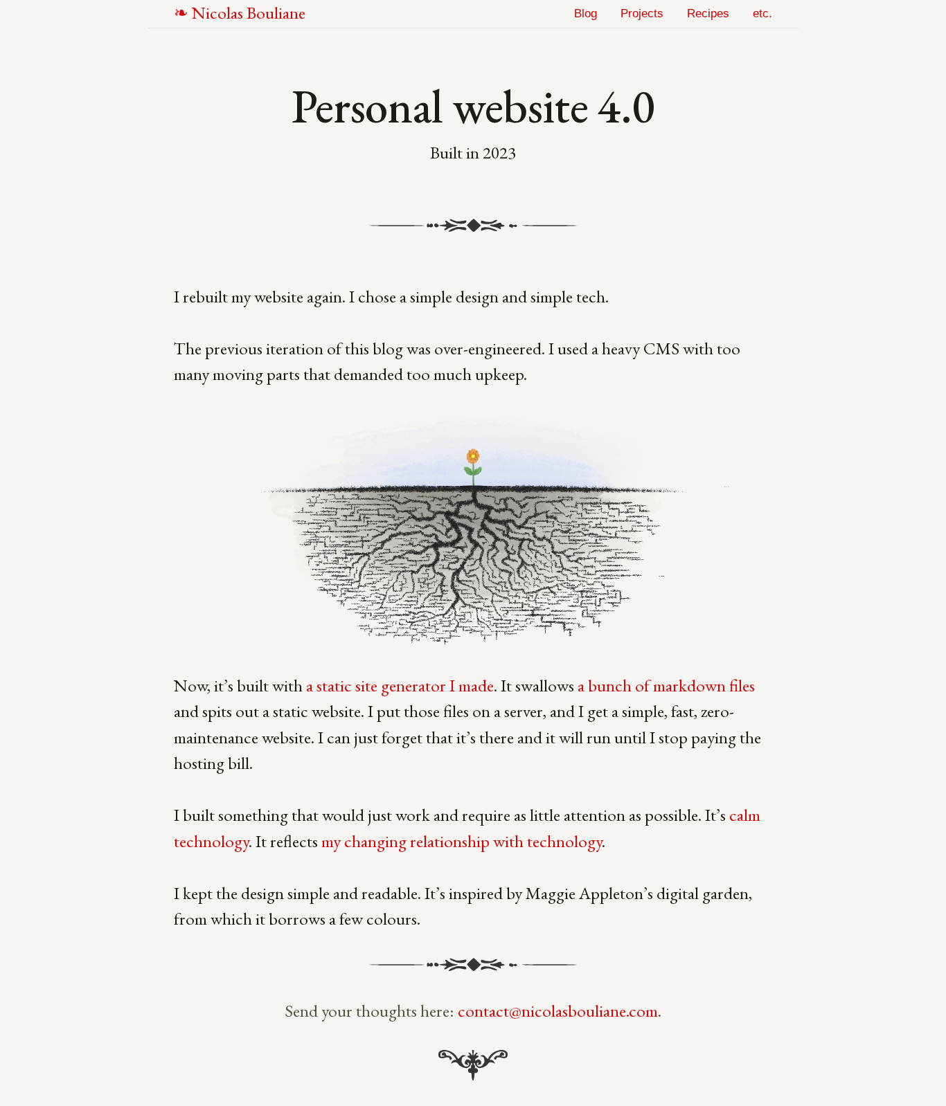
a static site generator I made (400, 685)
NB (248, 12)
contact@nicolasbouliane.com (558, 1010)
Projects (642, 13)
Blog (585, 13)
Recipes (708, 13)
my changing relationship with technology (461, 841)
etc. (762, 13)
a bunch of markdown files (666, 685)
